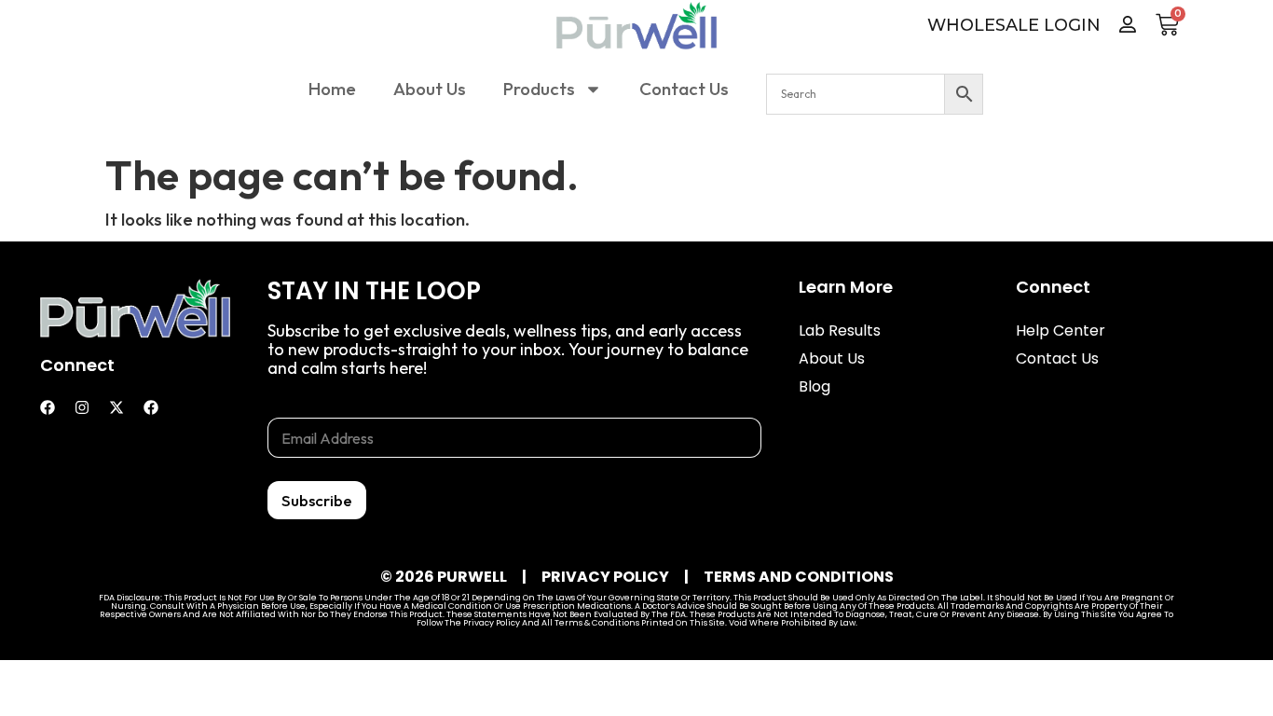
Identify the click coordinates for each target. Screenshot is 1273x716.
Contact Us (684, 88)
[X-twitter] (116, 407)
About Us (429, 88)
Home (332, 88)
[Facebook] (47, 407)
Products (539, 88)
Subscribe (316, 500)
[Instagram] (82, 407)
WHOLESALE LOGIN (1014, 25)
